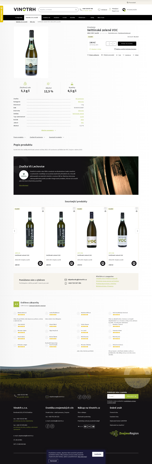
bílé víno (81, 111)
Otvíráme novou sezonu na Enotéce (107, 281)
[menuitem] (19, 17)
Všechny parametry (47, 130)
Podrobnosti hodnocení (124, 33)
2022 (82, 120)
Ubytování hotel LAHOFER (118, 421)
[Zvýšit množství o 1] (114, 43)
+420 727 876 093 (21, 425)
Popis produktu (18, 137)
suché (82, 117)
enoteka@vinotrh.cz (57, 421)
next (137, 231)
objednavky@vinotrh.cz (77, 279)
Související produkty (55, 137)
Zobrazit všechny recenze (37, 306)
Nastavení (53, 461)
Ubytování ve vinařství (117, 425)
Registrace (115, 11)
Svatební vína (114, 417)
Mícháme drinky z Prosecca (104, 286)
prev (14, 231)
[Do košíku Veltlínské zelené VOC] (40, 263)
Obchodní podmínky (84, 417)
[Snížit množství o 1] (108, 43)
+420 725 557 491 (87, 9)
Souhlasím (97, 454)
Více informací (82, 457)
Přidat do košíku (127, 44)
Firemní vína (114, 412)
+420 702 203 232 (53, 417)
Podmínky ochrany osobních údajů (89, 421)
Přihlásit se (131, 396)
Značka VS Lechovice (36, 137)
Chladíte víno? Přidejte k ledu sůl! (107, 279)
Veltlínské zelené (78, 114)
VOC (82, 123)
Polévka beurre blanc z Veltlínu (106, 284)
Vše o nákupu (82, 412)
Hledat (76, 9)
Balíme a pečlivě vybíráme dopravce (126, 49)
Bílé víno (81, 102)
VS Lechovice (91, 27)
